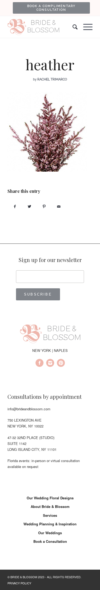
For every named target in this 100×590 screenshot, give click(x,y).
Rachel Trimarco (52, 79)
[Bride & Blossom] (50, 334)
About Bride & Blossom (50, 506)
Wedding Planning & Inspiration (50, 523)
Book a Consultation (50, 541)
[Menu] (85, 27)
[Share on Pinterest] (44, 206)
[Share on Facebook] (14, 206)
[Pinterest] (61, 363)
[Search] (72, 27)
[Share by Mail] (58, 206)
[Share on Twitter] (29, 206)
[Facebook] (39, 363)
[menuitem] (51, 7)
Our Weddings (50, 532)
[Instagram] (50, 363)
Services (50, 515)
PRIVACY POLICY (19, 583)
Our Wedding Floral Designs (50, 497)
